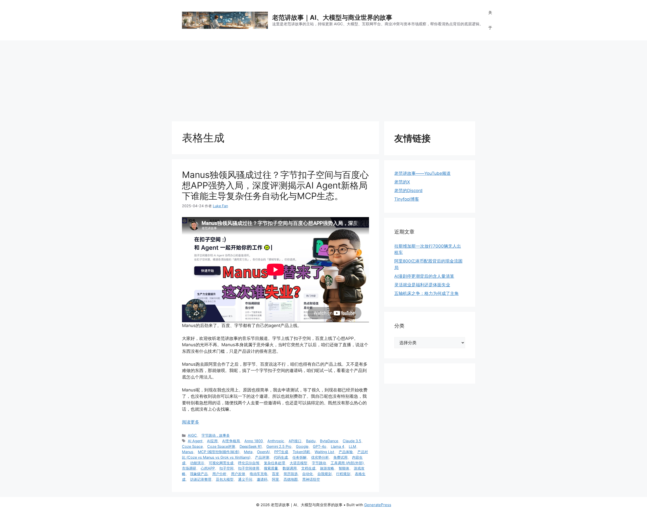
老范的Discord (408, 190)
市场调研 (189, 468)
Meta (248, 452)
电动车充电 (258, 474)
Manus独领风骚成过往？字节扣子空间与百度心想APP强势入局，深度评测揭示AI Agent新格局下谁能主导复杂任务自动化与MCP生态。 (275, 185)
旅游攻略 (327, 468)
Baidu (310, 441)
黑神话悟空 (311, 479)
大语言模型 (298, 463)
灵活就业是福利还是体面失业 (422, 284)
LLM (352, 446)
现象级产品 (199, 474)
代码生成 (281, 457)
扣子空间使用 (248, 468)
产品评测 (262, 457)
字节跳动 (319, 463)
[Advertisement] (323, 78)
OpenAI (263, 452)
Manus (187, 452)
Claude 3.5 (352, 441)
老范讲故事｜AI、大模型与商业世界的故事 (332, 17)
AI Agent (195, 441)
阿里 (275, 479)
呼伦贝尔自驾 (248, 463)
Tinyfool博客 (406, 199)
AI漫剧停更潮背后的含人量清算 (424, 276)
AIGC (192, 435)
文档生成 (308, 468)
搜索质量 (271, 468)
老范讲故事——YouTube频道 (422, 173)
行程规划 (343, 474)
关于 (490, 20)
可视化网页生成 (221, 463)
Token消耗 (301, 452)
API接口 (295, 441)
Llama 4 (337, 446)
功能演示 (197, 463)
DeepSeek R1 (251, 446)
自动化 (307, 474)
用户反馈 (238, 474)
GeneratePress (377, 504)
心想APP (208, 468)
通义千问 (245, 479)
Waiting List (324, 452)
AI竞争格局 (231, 441)
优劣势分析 (320, 457)
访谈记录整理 (200, 479)
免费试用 (340, 457)
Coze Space (192, 446)
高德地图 (291, 479)
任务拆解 (299, 457)
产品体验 (346, 452)
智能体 (344, 468)
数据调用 (290, 468)
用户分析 (219, 474)
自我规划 (324, 474)
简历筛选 (291, 474)
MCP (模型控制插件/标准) (218, 452)
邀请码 (262, 479)
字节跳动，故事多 (215, 435)
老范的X (402, 181)
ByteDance (329, 441)
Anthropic (275, 441)
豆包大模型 (225, 479)
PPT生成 (281, 452)
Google (302, 446)
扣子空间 (226, 468)
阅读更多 (190, 422)
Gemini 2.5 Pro (278, 446)
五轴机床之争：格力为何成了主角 (426, 293)
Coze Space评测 (221, 446)
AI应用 (212, 441)
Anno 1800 (253, 441)
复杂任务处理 (274, 463)
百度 (275, 474)
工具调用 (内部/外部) (347, 463)
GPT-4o (319, 446)
